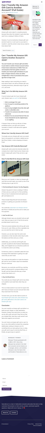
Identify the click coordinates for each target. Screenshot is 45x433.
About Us (5, 412)
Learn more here (36, 38)
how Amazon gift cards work (9, 297)
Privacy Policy (31, 424)
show (13, 50)
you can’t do (15, 98)
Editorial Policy (38, 424)
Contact (14, 412)
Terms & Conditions (37, 425)
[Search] (40, 44)
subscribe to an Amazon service (18, 207)
